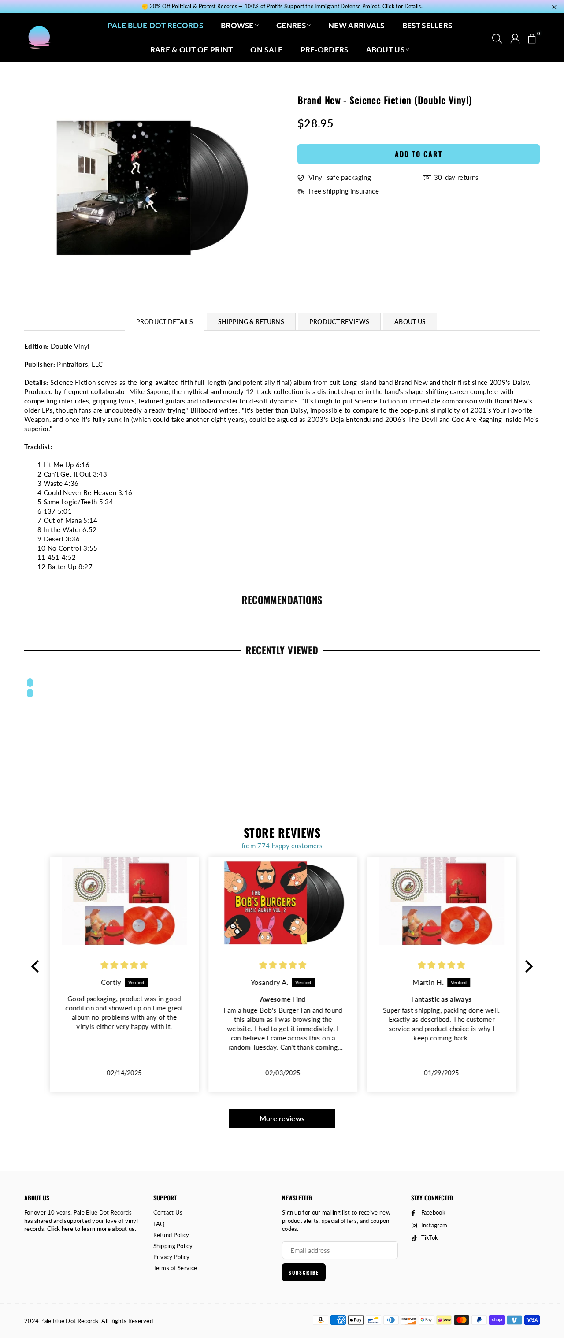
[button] (532, 37)
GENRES (291, 25)
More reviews (282, 1118)
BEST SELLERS (427, 25)
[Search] (497, 37)
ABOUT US (385, 49)
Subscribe (304, 1272)
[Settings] (515, 37)
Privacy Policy (171, 1256)
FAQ (159, 1223)
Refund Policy (171, 1234)
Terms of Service (175, 1267)
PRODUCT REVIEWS (339, 321)
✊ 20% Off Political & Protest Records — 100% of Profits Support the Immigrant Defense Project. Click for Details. (282, 7)
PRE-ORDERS (325, 49)
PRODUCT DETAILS (164, 321)
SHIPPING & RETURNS (251, 321)
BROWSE (237, 25)
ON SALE (266, 49)
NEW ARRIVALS (356, 25)
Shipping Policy (173, 1245)
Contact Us (168, 1212)
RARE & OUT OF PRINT (191, 49)
